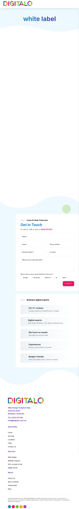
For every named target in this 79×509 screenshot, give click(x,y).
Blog (9, 489)
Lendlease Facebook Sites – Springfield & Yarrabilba (32, 179)
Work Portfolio (13, 482)
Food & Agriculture (15, 112)
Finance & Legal (29, 129)
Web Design (12, 457)
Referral (48, 277)
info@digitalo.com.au (17, 420)
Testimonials (12, 485)
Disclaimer (57, 500)
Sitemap (17, 501)
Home (10, 432)
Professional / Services (17, 129)
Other (64, 277)
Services (11, 436)
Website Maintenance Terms (34, 500)
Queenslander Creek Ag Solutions (24, 109)
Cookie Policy (61, 498)
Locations (11, 440)
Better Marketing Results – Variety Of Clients (29, 144)
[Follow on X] (13, 506)
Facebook (36, 277)
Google (25, 277)
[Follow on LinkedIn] (17, 506)
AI (56, 277)
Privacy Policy (52, 498)
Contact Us (12, 447)
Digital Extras (12, 468)
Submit (68, 284)
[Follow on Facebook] (9, 506)
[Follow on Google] (24, 506)
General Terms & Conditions (16, 500)
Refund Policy (49, 500)
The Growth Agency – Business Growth (26, 161)
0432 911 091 (46, 229)
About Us (11, 478)
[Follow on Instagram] (21, 506)
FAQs (10, 443)
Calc (12, 126)
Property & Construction (31, 181)
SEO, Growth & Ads (15, 464)
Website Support (14, 461)
